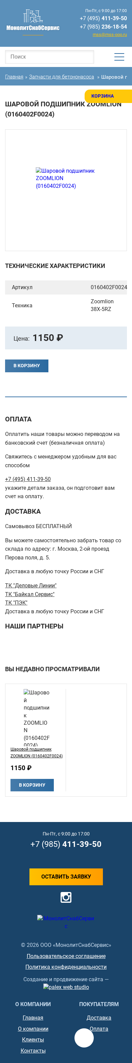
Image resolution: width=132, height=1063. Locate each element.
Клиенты (33, 1039)
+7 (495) (103, 18)
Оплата (99, 1029)
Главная (33, 1018)
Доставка (99, 1018)
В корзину (27, 365)
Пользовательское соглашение (66, 956)
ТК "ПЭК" (16, 602)
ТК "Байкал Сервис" (29, 594)
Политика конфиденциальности (66, 967)
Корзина (102, 96)
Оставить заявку (66, 876)
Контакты (33, 1051)
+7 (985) (103, 27)
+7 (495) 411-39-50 (28, 479)
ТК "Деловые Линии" (31, 585)
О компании (33, 1029)
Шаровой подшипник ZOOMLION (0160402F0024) (36, 752)
